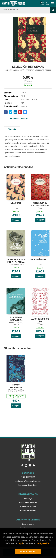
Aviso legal (28, 498)
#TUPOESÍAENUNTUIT (40, 259)
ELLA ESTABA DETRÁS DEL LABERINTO (16, 318)
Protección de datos (28, 506)
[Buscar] (53, 10)
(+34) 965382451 (28, 477)
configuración (42, 543)
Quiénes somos (28, 524)
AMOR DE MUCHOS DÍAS (40, 320)
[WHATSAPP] (26, 465)
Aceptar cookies (27, 551)
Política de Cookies (28, 510)
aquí (20, 543)
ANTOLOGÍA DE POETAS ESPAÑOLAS (40, 204)
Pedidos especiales (28, 528)
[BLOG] (34, 465)
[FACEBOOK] (22, 465)
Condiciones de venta (28, 502)
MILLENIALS (16, 203)
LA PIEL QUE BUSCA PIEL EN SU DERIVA (16, 260)
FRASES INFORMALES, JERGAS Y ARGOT (16, 386)
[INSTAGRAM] (30, 465)
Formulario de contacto (28, 485)
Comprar (16, 220)
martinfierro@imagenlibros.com (28, 481)
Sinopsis (12, 129)
